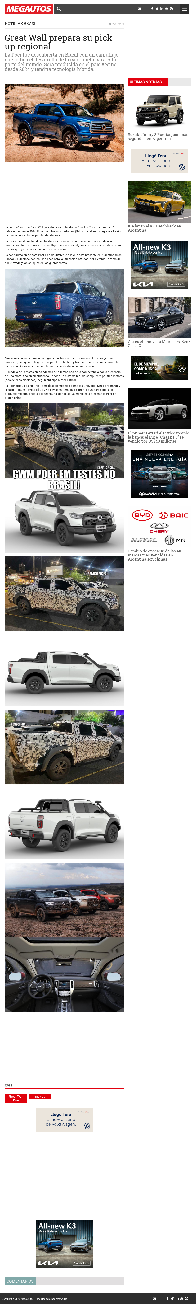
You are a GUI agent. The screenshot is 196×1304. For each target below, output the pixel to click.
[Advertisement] (64, 191)
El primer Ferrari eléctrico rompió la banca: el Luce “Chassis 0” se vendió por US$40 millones (158, 436)
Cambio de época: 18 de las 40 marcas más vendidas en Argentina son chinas (154, 554)
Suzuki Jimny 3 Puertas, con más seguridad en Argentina (158, 136)
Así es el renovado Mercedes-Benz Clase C (159, 343)
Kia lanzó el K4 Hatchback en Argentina (154, 227)
